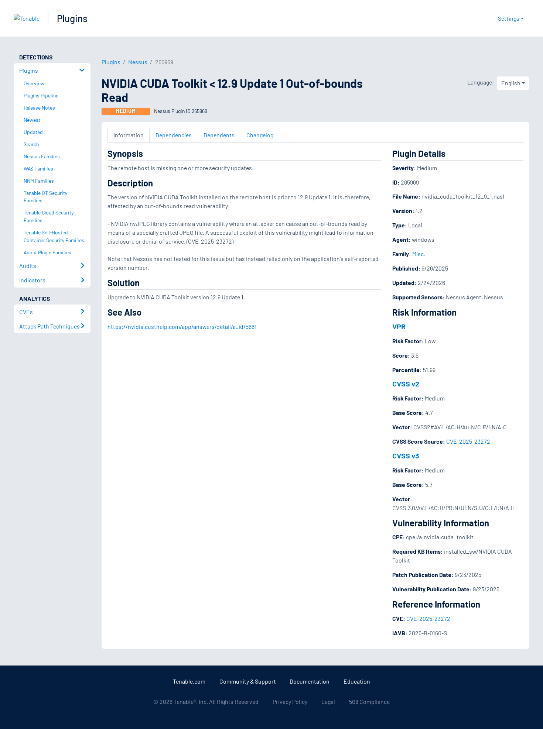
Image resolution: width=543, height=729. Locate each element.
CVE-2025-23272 (468, 441)
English (510, 82)
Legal (328, 701)
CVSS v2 (405, 383)
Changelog (259, 134)
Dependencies (174, 134)
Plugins (72, 18)
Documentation (309, 681)
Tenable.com (189, 681)
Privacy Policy (290, 701)
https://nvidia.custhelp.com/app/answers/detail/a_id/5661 (182, 326)
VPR (399, 326)
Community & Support (247, 681)
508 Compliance (369, 701)
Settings (508, 18)
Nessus (137, 61)
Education (357, 681)
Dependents (219, 134)
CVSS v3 (405, 455)
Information (128, 134)
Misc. (418, 253)
